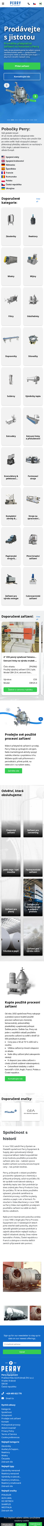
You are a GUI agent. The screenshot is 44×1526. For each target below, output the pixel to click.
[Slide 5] (24, 120)
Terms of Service (9, 1434)
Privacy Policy (7, 1431)
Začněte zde (13, 770)
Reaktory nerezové (10, 1473)
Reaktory (5, 1452)
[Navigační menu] (3, 3)
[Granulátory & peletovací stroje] (11, 459)
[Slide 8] (35, 120)
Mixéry (4, 1455)
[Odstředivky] (33, 299)
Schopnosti (6, 1415)
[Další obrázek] (38, 1277)
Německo (10, 165)
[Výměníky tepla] (33, 379)
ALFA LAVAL (6, 1498)
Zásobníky (6, 1446)
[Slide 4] (20, 120)
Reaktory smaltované (11, 1483)
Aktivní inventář (8, 1428)
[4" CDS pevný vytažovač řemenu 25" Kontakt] (20, 639)
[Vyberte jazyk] (34, 3)
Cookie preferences (10, 1437)
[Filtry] (11, 299)
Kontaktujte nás (22, 76)
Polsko (9, 180)
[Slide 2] (12, 120)
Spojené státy (12, 157)
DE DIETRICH (7, 1501)
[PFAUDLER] (10, 1112)
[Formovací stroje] (33, 459)
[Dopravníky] (11, 339)
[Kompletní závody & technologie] (11, 499)
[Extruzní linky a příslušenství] (33, 419)
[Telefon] (29, 4)
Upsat (22, 1351)
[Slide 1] (8, 120)
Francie (9, 172)
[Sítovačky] (33, 339)
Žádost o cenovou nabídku (20, 689)
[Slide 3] (16, 120)
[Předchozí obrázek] (6, 1277)
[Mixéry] (11, 259)
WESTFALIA (6, 1507)
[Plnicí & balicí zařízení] (33, 539)
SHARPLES (6, 1504)
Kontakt (5, 1421)
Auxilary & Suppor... (10, 1449)
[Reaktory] (33, 219)
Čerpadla (5, 1458)
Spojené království (15, 161)
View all (38, 200)
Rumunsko (11, 176)
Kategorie (6, 1409)
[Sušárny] (11, 379)
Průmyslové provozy (10, 1424)
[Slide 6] (27, 120)
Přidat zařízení (22, 66)
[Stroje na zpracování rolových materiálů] (33, 499)
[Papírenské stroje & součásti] (11, 539)
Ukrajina (10, 188)
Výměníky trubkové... (11, 1476)
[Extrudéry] (11, 419)
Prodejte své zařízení (11, 1418)
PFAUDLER (6, 1495)
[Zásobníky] (11, 219)
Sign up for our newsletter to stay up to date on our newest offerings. (22, 1337)
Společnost (6, 1412)
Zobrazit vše (7, 1461)
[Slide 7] (31, 120)
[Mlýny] (33, 259)
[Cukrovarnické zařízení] (33, 579)
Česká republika (14, 184)
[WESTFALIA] (31, 1112)
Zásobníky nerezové (10, 1470)
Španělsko (11, 168)
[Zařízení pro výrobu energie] (11, 579)
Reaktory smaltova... (10, 1480)
